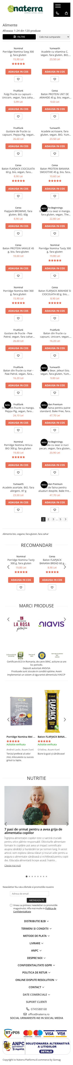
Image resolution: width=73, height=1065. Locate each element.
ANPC (35, 950)
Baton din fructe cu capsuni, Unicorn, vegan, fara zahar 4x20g (54, 335)
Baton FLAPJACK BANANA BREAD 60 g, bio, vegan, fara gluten (52, 561)
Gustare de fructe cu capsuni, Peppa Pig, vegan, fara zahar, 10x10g (18, 133)
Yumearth (55, 48)
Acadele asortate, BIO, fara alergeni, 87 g (18, 489)
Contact (35, 987)
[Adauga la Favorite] (18, 79)
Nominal (18, 48)
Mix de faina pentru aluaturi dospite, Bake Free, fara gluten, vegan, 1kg (54, 489)
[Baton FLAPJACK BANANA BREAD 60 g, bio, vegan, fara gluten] (52, 711)
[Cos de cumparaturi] (66, 13)
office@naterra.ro (38, 1014)
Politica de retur (35, 972)
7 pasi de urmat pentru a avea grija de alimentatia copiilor (33, 831)
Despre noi (35, 958)
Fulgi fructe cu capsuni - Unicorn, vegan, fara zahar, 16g (18, 95)
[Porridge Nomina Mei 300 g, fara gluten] (20, 711)
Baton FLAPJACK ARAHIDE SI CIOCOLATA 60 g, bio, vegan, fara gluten (54, 292)
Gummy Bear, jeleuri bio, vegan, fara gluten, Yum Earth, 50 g (55, 372)
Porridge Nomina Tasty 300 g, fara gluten (55, 250)
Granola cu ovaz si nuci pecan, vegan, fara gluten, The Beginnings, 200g (54, 446)
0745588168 (38, 1009)
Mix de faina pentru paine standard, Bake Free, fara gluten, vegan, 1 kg (54, 409)
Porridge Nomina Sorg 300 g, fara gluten (18, 53)
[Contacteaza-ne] (57, 13)
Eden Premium (55, 404)
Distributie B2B (35, 921)
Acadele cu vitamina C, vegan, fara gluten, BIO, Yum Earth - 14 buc (55, 53)
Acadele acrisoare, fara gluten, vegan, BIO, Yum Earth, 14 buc (55, 133)
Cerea (55, 90)
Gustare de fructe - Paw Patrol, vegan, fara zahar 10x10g (18, 335)
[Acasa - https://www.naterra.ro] (25, 9)
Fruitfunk (18, 90)
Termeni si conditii (35, 928)
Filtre (20, 36)
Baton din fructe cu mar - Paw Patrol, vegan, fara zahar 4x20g (18, 372)
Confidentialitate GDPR (35, 965)
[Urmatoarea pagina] (65, 519)
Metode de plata (35, 936)
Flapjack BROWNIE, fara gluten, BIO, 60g (18, 212)
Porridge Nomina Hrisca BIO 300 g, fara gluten (18, 446)
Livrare (35, 943)
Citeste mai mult (12, 865)
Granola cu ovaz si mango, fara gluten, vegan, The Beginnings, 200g (54, 212)
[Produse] (58, 7)
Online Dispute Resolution (35, 980)
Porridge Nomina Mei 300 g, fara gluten (18, 292)
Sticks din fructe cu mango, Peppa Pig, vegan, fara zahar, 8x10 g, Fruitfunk (18, 409)
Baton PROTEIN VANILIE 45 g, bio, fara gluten (18, 250)
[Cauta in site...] (57, 20)
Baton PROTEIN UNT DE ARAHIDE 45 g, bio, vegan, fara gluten (55, 95)
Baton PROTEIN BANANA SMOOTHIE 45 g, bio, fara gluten (55, 170)
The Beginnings (55, 207)
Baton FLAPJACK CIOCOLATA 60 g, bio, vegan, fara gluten (18, 170)
